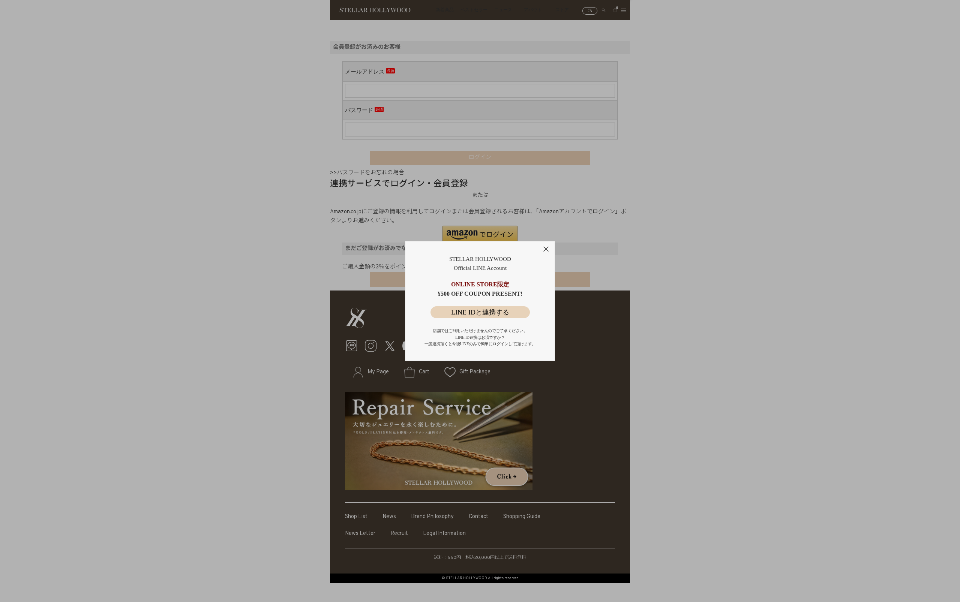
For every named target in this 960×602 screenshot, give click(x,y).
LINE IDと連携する (480, 312)
